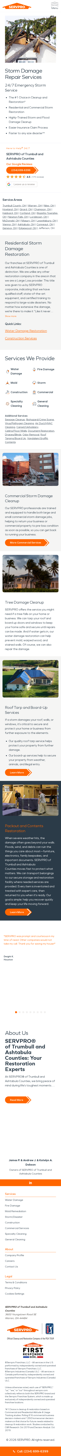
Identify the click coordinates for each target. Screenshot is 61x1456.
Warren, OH (35, 205)
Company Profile (14, 1255)
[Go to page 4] (27, 1012)
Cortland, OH (27, 213)
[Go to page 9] (45, 1012)
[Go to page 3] (23, 1012)
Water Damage (14, 1199)
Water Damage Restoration (26, 331)
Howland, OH (10, 209)
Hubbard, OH (10, 213)
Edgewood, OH (27, 228)
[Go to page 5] (30, 1012)
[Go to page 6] (34, 1012)
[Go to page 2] (20, 1012)
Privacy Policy (12, 1288)
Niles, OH (49, 205)
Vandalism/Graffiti (37, 438)
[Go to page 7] (38, 1012)
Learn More (17, 772)
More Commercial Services (25, 542)
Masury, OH (28, 220)
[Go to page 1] (16, 1012)
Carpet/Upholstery (27, 427)
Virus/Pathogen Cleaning (19, 423)
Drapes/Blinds (13, 434)
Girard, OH (26, 209)
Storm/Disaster (14, 1216)
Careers (9, 1260)
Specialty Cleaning (15, 1233)
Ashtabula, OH (26, 224)
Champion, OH (42, 209)
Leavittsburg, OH (46, 220)
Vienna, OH (9, 224)
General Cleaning (15, 1239)
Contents (10, 442)
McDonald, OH (11, 220)
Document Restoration (41, 430)
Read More (16, 1099)
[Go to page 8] (41, 1012)
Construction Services (21, 338)
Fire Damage (12, 1205)
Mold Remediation (15, 1211)
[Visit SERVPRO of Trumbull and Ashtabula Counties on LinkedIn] (30, 1182)
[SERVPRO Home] (17, 6)
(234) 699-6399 (20, 170)
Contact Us (11, 1266)
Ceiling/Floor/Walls (16, 430)
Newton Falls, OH (18, 216)
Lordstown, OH (38, 216)
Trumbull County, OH (14, 205)
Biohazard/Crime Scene (40, 419)
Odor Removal (31, 434)
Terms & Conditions (16, 1282)
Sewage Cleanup (15, 419)
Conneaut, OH (45, 224)
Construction (12, 1222)
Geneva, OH (10, 228)
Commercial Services (17, 1228)
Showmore (10, 316)
